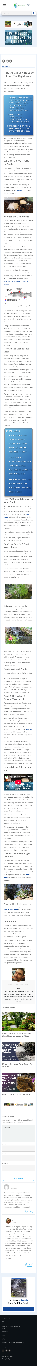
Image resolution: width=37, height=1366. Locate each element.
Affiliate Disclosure (7, 1356)
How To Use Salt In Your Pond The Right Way (18, 74)
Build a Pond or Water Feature (11, 1326)
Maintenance (6, 66)
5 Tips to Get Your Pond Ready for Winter (17, 1065)
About (3, 1321)
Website (5, 1163)
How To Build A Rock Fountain (16, 1094)
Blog (3, 1324)
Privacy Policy (6, 1359)
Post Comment (18, 1178)
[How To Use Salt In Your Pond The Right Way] (18, 37)
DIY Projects (5, 1329)
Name (5, 1144)
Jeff (13, 1220)
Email (4, 1154)
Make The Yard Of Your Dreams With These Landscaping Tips (16, 1034)
